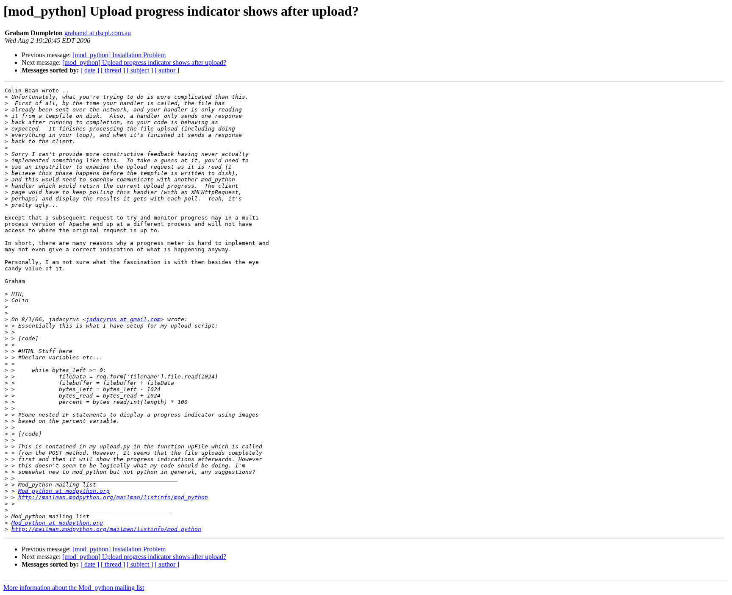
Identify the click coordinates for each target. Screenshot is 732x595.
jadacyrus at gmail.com (123, 319)
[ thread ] (113, 70)
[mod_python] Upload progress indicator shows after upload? (144, 62)
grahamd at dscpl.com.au (97, 32)
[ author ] (167, 70)
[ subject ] (140, 70)
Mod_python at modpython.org (64, 491)
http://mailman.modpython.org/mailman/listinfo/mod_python (113, 497)
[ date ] (89, 70)
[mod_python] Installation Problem (119, 54)
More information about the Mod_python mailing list (73, 587)
